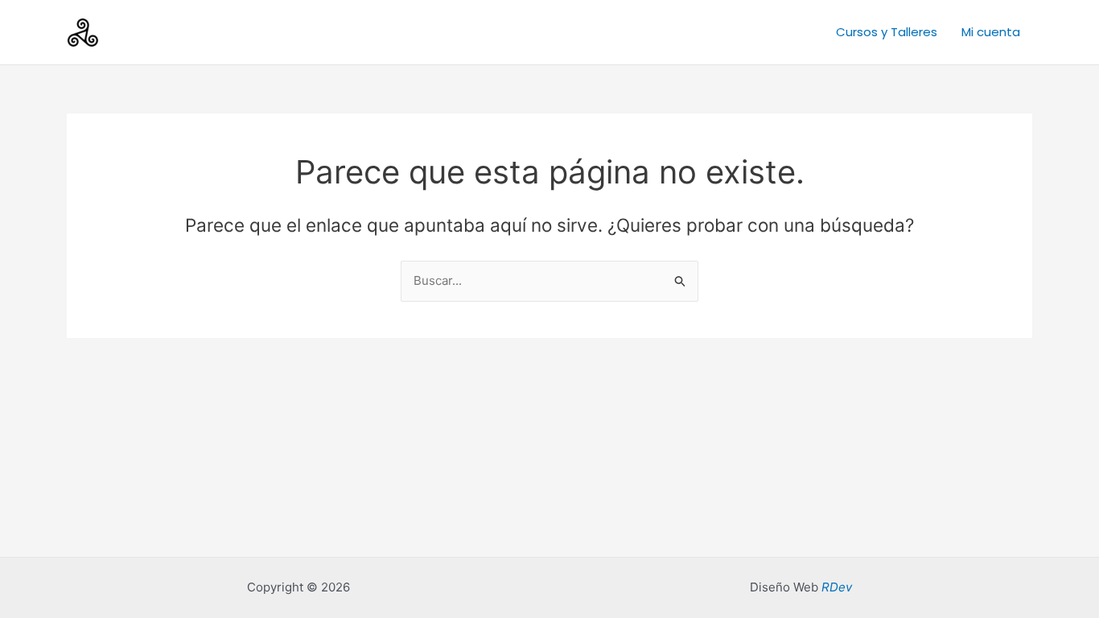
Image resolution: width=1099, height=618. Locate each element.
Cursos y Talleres (886, 31)
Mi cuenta (990, 31)
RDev (836, 587)
